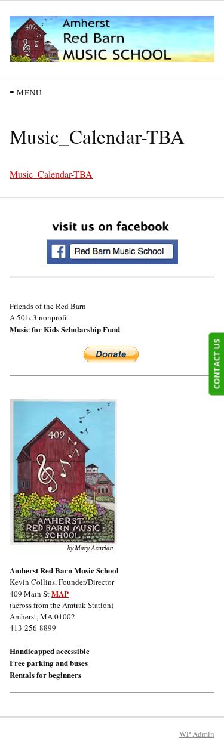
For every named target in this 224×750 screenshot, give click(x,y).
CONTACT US (216, 364)
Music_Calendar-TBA (51, 174)
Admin (196, 734)
